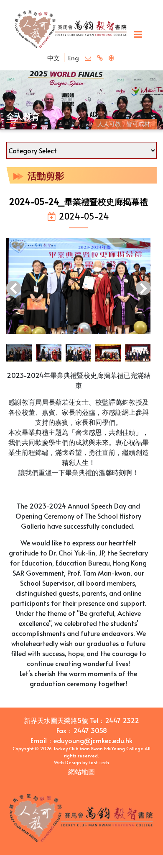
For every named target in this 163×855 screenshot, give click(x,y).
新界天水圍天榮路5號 (56, 720)
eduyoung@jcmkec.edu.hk (92, 740)
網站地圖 (81, 771)
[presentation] (13, 289)
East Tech (99, 762)
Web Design (67, 762)
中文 (53, 57)
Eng (73, 57)
